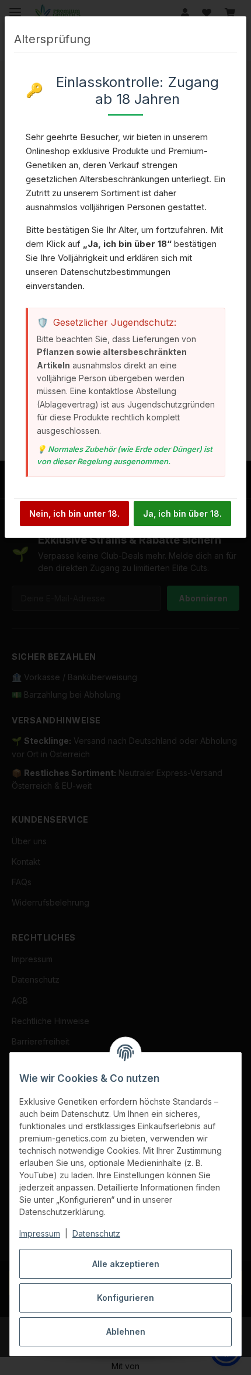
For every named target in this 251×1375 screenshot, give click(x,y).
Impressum (39, 1233)
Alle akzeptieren (125, 1264)
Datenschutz (96, 1233)
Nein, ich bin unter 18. (74, 513)
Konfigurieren (125, 1298)
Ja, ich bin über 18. (182, 513)
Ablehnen (125, 1331)
